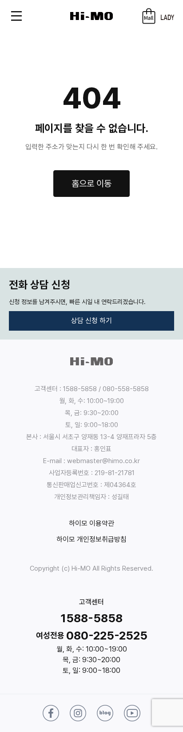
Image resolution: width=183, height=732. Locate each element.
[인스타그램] (78, 713)
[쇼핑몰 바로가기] (148, 16)
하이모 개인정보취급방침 (91, 539)
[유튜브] (132, 713)
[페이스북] (51, 713)
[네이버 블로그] (105, 713)
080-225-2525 (106, 635)
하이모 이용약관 (91, 523)
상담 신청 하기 (91, 320)
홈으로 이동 (91, 183)
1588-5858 (91, 618)
